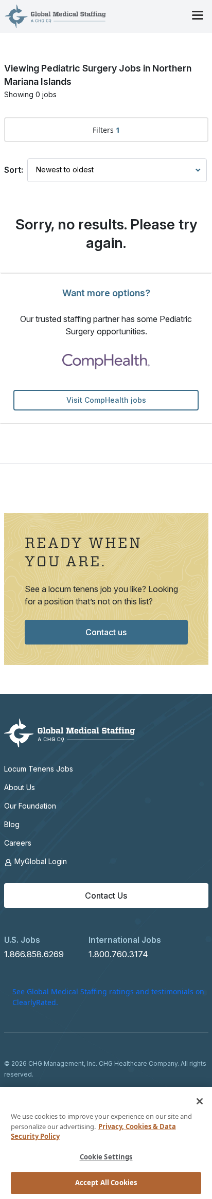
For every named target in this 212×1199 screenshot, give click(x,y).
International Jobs (125, 940)
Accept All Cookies (106, 1182)
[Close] (199, 1101)
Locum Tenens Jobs (38, 768)
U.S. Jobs (22, 940)
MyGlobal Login (39, 861)
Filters (106, 130)
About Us (19, 787)
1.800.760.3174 (118, 954)
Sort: (13, 170)
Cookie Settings (106, 1156)
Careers (17, 842)
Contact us (106, 632)
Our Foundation (30, 805)
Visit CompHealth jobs (106, 400)
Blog (12, 824)
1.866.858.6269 (34, 954)
